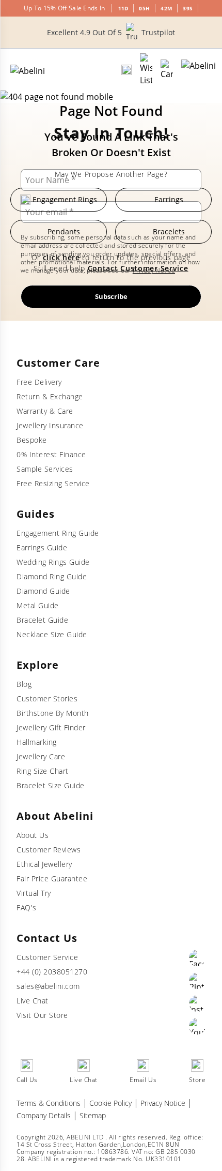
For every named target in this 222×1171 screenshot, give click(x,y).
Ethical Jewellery (44, 864)
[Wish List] (146, 69)
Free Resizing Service (53, 483)
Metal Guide (38, 605)
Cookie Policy (110, 1103)
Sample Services (45, 469)
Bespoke (32, 440)
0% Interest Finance (51, 454)
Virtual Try (34, 893)
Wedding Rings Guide (53, 562)
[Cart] (166, 69)
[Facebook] (197, 958)
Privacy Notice (162, 1103)
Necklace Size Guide (52, 634)
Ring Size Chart (43, 771)
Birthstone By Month (53, 713)
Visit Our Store (42, 1015)
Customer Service (47, 957)
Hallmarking (37, 742)
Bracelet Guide (42, 620)
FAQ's (27, 907)
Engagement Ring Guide (58, 533)
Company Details (44, 1115)
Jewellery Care (41, 756)
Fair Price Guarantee (52, 878)
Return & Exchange (50, 396)
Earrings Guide (42, 547)
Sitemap (93, 1115)
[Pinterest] (197, 980)
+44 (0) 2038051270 (52, 972)
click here (61, 257)
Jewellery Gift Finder (51, 727)
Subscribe (111, 296)
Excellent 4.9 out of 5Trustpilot (111, 32)
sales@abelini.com (48, 986)
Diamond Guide (43, 591)
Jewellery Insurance (50, 425)
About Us (33, 835)
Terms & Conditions (49, 1103)
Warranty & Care (45, 411)
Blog (24, 684)
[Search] (126, 70)
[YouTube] (197, 1026)
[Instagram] (197, 1003)
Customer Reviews (49, 849)
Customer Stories (47, 698)
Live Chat (33, 1000)
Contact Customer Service (138, 268)
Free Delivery (39, 382)
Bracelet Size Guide (51, 785)
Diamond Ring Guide (52, 576)
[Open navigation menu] (198, 69)
